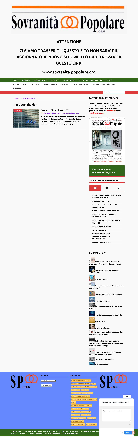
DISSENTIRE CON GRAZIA (101, 226)
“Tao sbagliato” (91, 424)
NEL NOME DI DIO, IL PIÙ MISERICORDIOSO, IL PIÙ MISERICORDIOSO (101, 236)
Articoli (16, 84)
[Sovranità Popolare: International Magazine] (107, 141)
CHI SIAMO (26, 80)
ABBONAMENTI (69, 80)
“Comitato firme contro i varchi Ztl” (81, 405)
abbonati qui (111, 111)
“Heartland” (75, 415)
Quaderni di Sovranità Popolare (104, 84)
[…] (71, 124)
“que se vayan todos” (78, 424)
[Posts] (95, 188)
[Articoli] (26, 118)
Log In (108, 80)
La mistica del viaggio (103, 328)
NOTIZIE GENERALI (99, 230)
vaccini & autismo (101, 279)
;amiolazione (75, 390)
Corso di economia (50, 84)
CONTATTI (55, 80)
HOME (15, 80)
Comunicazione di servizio (104, 359)
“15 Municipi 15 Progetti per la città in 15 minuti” (85, 399)
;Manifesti (85, 390)
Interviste (35, 84)
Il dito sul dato (100, 321)
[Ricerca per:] (114, 92)
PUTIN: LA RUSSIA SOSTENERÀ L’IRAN (106, 211)
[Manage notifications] (133, 433)
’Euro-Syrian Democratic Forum (80, 396)
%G (94, 383)
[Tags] (107, 188)
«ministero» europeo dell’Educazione (82, 393)
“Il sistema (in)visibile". (78, 418)
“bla (73, 402)
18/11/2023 (46, 113)
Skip (121, 432)
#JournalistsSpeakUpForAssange (81, 380)
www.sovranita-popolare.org (69, 72)
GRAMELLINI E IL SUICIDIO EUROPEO (108, 295)
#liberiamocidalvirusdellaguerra (80, 383)
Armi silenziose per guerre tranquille (108, 315)
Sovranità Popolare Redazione (64, 113)
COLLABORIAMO (40, 80)
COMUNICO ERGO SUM (100, 201)
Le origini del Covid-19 (103, 301)
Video (25, 84)
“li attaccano (91, 418)
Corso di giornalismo (80, 84)
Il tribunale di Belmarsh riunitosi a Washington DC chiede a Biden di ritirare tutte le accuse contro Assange (106, 343)
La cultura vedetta (101, 364)
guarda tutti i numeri (96, 113)
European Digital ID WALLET (54, 110)
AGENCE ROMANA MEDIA (101, 242)
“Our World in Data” (77, 421)
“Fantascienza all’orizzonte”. (80, 408)
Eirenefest (65, 84)
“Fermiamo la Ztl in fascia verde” (81, 411)
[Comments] (119, 188)
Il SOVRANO (17, 88)
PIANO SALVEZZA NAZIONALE (90, 80)
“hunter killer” (86, 415)
